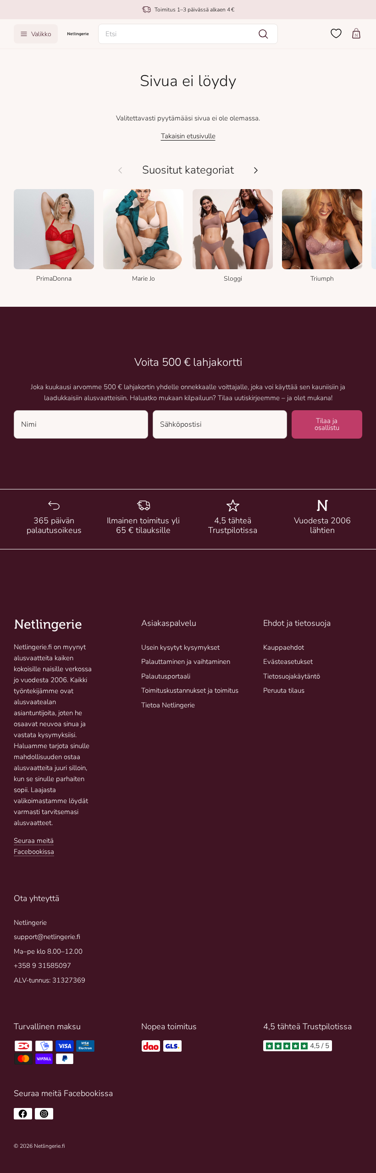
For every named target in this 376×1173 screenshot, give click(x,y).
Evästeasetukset (288, 661)
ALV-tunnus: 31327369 (49, 980)
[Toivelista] (336, 33)
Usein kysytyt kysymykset (180, 647)
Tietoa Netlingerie (168, 705)
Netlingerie (30, 922)
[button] (188, 34)
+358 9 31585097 (42, 965)
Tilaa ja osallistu (327, 424)
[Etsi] (263, 33)
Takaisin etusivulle (188, 136)
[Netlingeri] (78, 33)
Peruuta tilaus (283, 690)
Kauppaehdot (283, 647)
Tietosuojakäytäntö (291, 676)
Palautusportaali (165, 676)
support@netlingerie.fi (47, 936)
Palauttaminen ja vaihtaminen (185, 661)
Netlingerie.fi (49, 1146)
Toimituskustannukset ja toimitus (189, 690)
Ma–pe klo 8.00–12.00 (48, 951)
